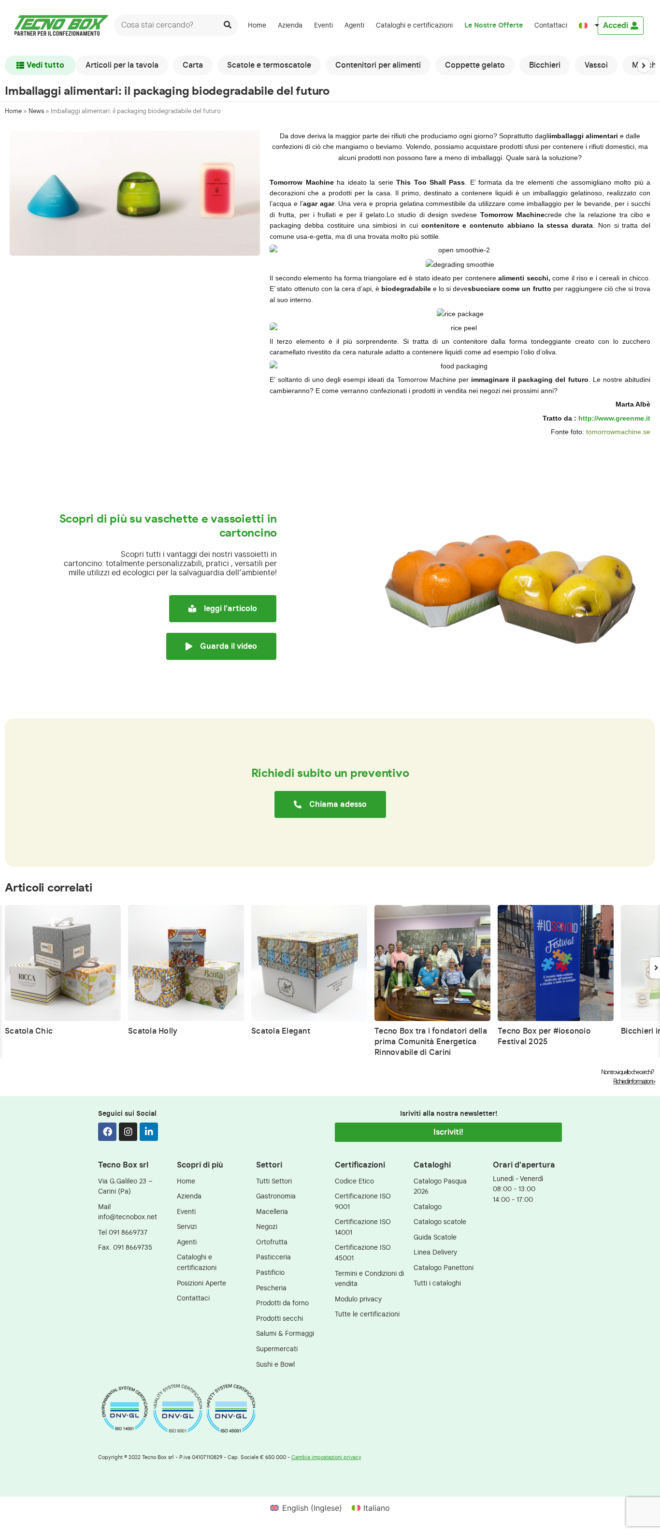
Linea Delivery (435, 1252)
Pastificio (270, 1272)
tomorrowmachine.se (618, 432)
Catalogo (428, 1207)
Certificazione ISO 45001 (363, 1253)
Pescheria (271, 1288)
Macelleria (272, 1211)
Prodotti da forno (282, 1303)
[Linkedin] (149, 1132)
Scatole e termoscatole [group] (269, 65)
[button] (643, 65)
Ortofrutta (271, 1242)
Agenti (354, 25)
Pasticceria (273, 1257)
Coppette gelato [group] (475, 65)
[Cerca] (227, 25)
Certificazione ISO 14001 (363, 1227)
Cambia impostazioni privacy (326, 1457)
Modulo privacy (358, 1299)
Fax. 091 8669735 (125, 1247)
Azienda (290, 25)
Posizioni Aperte (201, 1283)
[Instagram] (128, 1132)
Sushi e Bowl (275, 1364)
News (36, 111)
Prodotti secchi (279, 1318)
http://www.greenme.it (614, 418)
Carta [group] (193, 65)
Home (257, 25)
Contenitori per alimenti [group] (378, 65)
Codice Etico (354, 1181)
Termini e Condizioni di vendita (369, 1279)
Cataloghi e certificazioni (414, 25)
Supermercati (277, 1349)
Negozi (266, 1226)
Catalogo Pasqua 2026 (440, 1187)
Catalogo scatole (440, 1222)
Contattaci (550, 25)
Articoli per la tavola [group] (122, 65)
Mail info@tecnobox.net (127, 1212)
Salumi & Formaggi (285, 1333)
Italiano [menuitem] (376, 1508)
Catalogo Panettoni (443, 1267)
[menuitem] (585, 25)
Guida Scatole (435, 1237)
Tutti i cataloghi (437, 1283)
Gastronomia (276, 1196)
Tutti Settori (274, 1181)
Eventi (323, 25)
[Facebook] (107, 1132)
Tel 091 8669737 (122, 1232)
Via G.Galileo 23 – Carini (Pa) (125, 1187)
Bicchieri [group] (544, 65)
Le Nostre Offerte (493, 25)
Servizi (187, 1226)
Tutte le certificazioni (367, 1314)
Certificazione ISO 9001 (363, 1202)
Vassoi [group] (596, 65)
